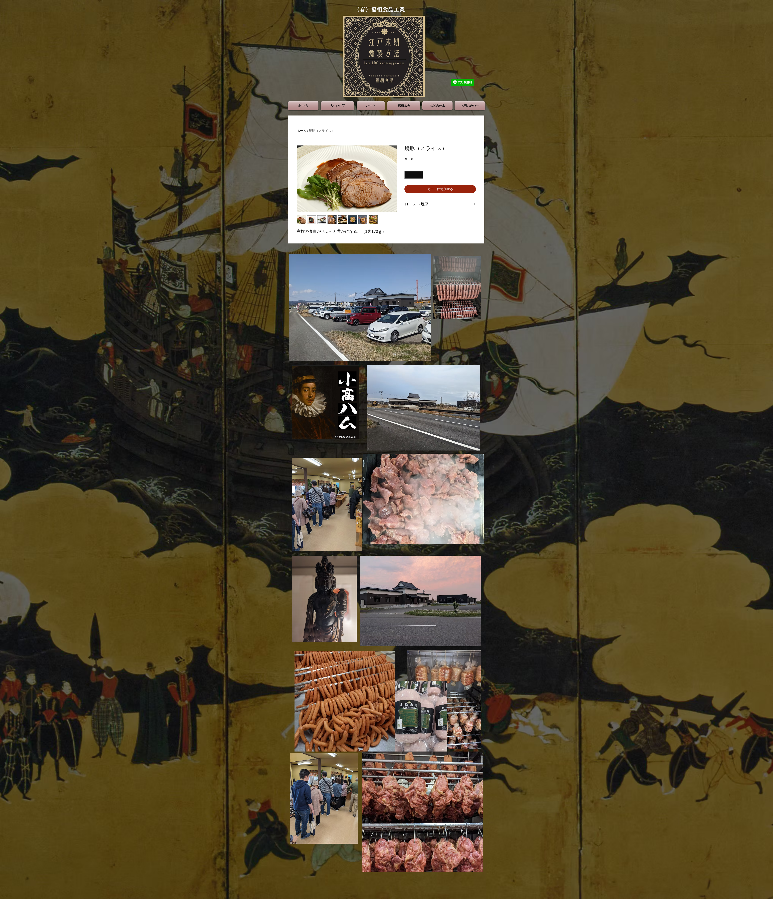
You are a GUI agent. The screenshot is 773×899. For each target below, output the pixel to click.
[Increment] (419, 174)
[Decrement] (407, 174)
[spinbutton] (413, 174)
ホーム (301, 130)
